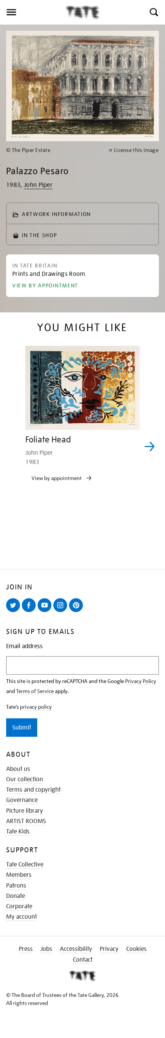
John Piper (38, 185)
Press (26, 949)
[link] (54, 150)
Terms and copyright (33, 790)
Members (18, 875)
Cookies (136, 949)
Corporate (19, 906)
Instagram (61, 611)
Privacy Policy (140, 681)
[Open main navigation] (32, 12)
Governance (22, 800)
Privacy (109, 949)
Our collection (24, 779)
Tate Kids (18, 831)
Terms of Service (35, 691)
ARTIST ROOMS (26, 821)
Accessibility (76, 949)
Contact (82, 960)
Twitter (14, 611)
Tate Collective (24, 864)
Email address (24, 646)
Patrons (16, 885)
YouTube (46, 611)
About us (18, 769)
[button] (153, 12)
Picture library (24, 811)
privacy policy (36, 706)
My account (21, 917)
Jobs (46, 949)
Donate (15, 896)
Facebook (30, 611)
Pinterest (77, 611)
